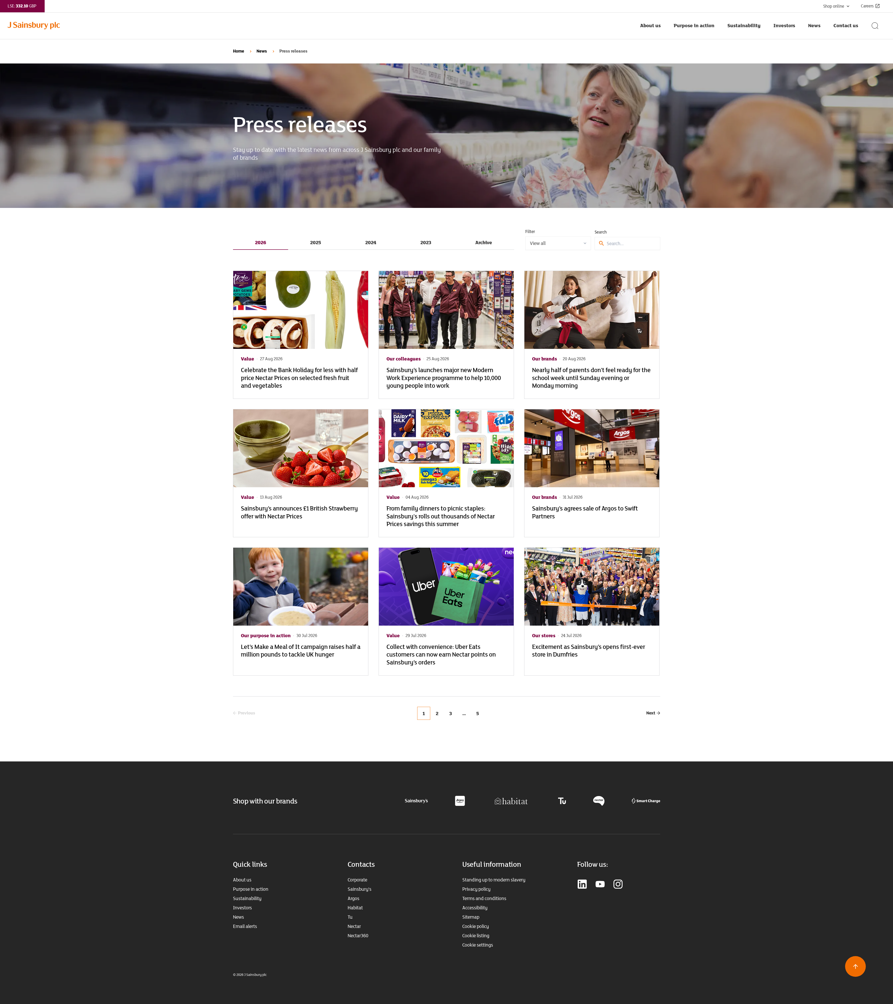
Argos (353, 898)
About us (242, 879)
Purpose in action (250, 889)
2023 (425, 242)
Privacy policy (476, 889)
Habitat (355, 907)
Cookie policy (475, 926)
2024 (370, 242)
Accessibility (474, 907)
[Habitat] (511, 800)
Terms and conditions (484, 898)
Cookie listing (475, 935)
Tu (350, 917)
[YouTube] (600, 885)
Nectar (354, 926)
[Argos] (460, 800)
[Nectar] (599, 800)
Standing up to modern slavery (493, 879)
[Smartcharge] (646, 800)
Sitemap (470, 917)
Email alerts (245, 926)
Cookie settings (477, 944)
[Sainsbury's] (416, 800)
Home (238, 51)
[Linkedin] (582, 885)
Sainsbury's (359, 889)
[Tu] (562, 800)
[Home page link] (321, 25)
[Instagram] (618, 885)
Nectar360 (358, 935)
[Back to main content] (855, 966)
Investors (242, 907)
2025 (315, 242)
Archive (483, 242)
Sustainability (247, 898)
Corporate (357, 879)
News (262, 51)
